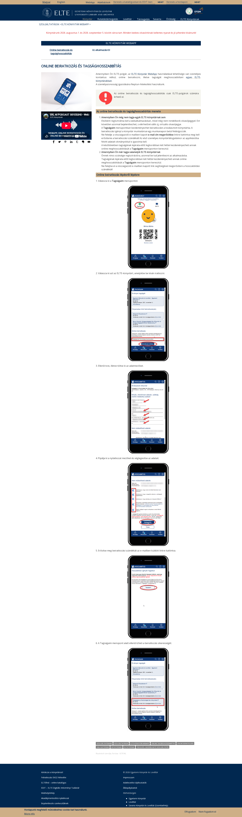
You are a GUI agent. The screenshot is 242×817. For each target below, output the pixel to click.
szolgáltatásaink (104, 743)
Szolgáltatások (49, 24)
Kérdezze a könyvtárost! (52, 772)
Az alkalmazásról (101, 50)
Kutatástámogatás (107, 19)
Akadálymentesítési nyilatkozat (55, 798)
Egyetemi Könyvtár (137, 798)
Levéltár (127, 19)
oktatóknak (116, 747)
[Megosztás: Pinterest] (65, 143)
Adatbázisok (103, 2)
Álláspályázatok (130, 787)
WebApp (90, 2)
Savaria (157, 19)
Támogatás (143, 19)
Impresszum (128, 777)
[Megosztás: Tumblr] (77, 143)
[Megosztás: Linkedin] (71, 143)
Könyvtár (87, 19)
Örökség (170, 19)
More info (29, 813)
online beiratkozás (185, 743)
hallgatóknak (103, 747)
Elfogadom (190, 811)
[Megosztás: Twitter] (59, 143)
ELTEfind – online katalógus (53, 782)
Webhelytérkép (48, 793)
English (61, 2)
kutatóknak (129, 747)
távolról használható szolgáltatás (152, 747)
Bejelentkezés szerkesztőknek (54, 803)
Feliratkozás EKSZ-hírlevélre (53, 777)
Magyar (46, 2)
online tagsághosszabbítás (163, 743)
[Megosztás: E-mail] (89, 143)
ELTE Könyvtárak (190, 19)
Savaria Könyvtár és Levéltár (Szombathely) (148, 805)
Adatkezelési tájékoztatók (134, 782)
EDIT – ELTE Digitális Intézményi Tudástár (60, 787)
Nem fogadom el (207, 811)
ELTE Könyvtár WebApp (75, 24)
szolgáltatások (121, 743)
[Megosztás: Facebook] (54, 143)
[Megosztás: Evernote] (83, 143)
